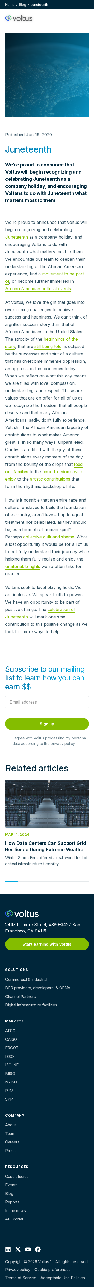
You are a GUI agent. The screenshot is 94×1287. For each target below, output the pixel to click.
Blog (22, 5)
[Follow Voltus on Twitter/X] (18, 1249)
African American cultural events (38, 288)
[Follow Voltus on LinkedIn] (8, 1249)
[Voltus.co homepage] (18, 18)
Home (10, 5)
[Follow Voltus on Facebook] (28, 1249)
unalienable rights (22, 566)
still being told (47, 346)
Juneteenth (16, 237)
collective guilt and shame (48, 536)
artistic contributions (50, 479)
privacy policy (63, 743)
